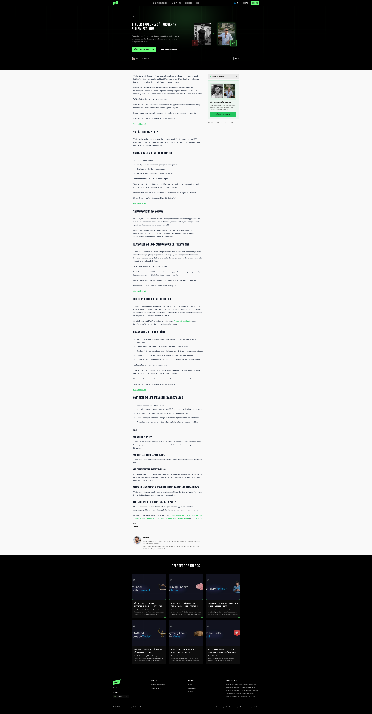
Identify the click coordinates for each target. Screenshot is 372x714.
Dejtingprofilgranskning (159, 3)
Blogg (198, 3)
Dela (236, 58)
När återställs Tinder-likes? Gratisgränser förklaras (241, 684)
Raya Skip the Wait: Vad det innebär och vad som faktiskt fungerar (240, 697)
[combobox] (121, 696)
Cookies (256, 707)
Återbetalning (233, 707)
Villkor (216, 707)
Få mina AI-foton (222, 114)
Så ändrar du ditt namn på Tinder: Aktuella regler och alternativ (242, 690)
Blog (133, 16)
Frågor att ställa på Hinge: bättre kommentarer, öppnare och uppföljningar (240, 694)
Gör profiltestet (139, 124)
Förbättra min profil (142, 49)
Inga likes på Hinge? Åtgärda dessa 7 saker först (240, 687)
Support (190, 691)
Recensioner (189, 3)
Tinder (136, 527)
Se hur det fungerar (169, 49)
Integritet (224, 707)
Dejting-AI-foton (176, 3)
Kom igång (255, 3)
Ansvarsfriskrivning (246, 707)
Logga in (245, 3)
